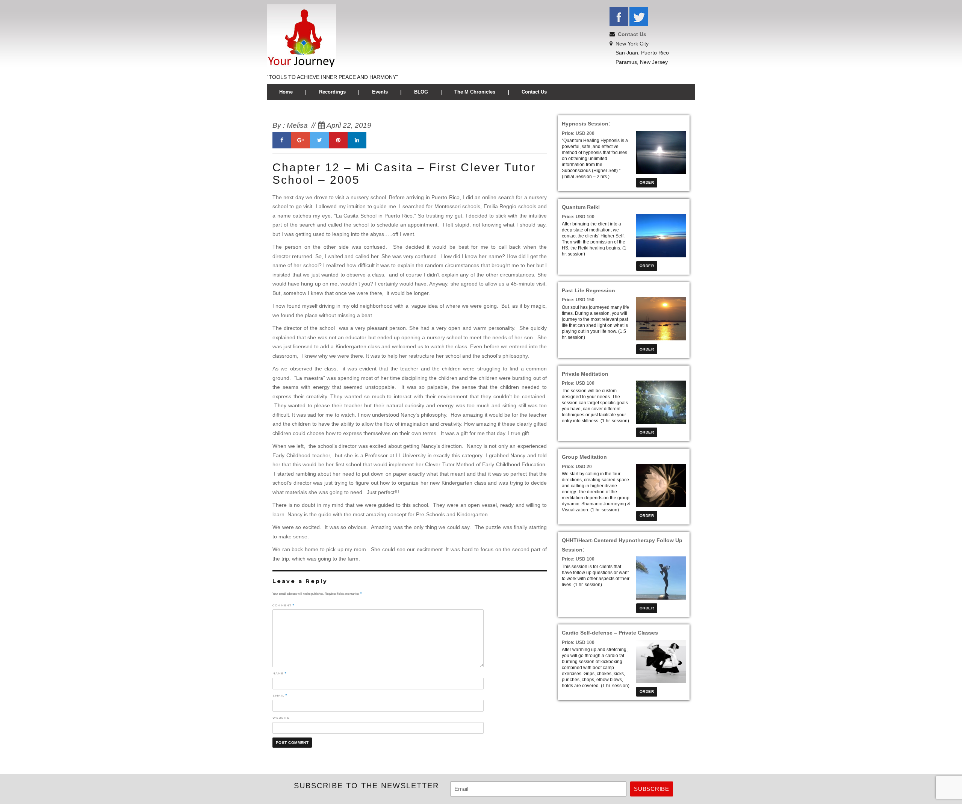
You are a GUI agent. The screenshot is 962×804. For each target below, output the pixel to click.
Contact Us (632, 34)
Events (380, 92)
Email (279, 695)
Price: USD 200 (578, 133)
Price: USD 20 (577, 466)
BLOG (421, 92)
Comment (283, 605)
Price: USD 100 (578, 216)
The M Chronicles (474, 92)
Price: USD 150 (578, 299)
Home (286, 92)
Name (279, 673)
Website (280, 717)
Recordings (332, 92)
